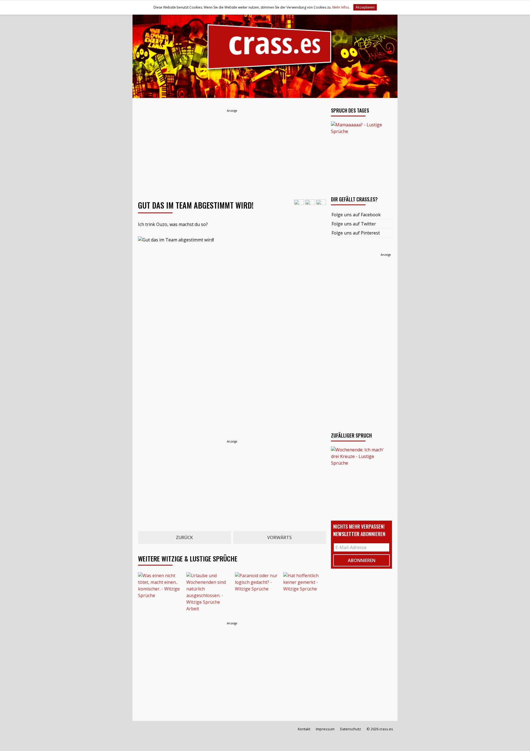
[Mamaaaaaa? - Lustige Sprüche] (361, 151)
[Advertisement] (232, 152)
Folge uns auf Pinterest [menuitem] (356, 233)
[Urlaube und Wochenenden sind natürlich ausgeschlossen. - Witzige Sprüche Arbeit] (207, 593)
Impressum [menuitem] (325, 728)
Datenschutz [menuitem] (350, 728)
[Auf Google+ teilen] (321, 204)
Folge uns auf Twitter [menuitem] (354, 224)
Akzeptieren (365, 7)
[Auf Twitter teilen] (310, 204)
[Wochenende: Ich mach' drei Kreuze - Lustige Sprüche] (361, 476)
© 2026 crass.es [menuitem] (380, 728)
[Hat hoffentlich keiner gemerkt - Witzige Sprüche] (304, 593)
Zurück (184, 537)
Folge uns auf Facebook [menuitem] (356, 215)
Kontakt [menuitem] (304, 728)
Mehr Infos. (341, 7)
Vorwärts (279, 537)
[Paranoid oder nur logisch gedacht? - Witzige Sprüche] (256, 593)
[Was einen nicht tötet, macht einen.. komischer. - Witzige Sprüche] (159, 593)
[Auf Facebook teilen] (299, 204)
